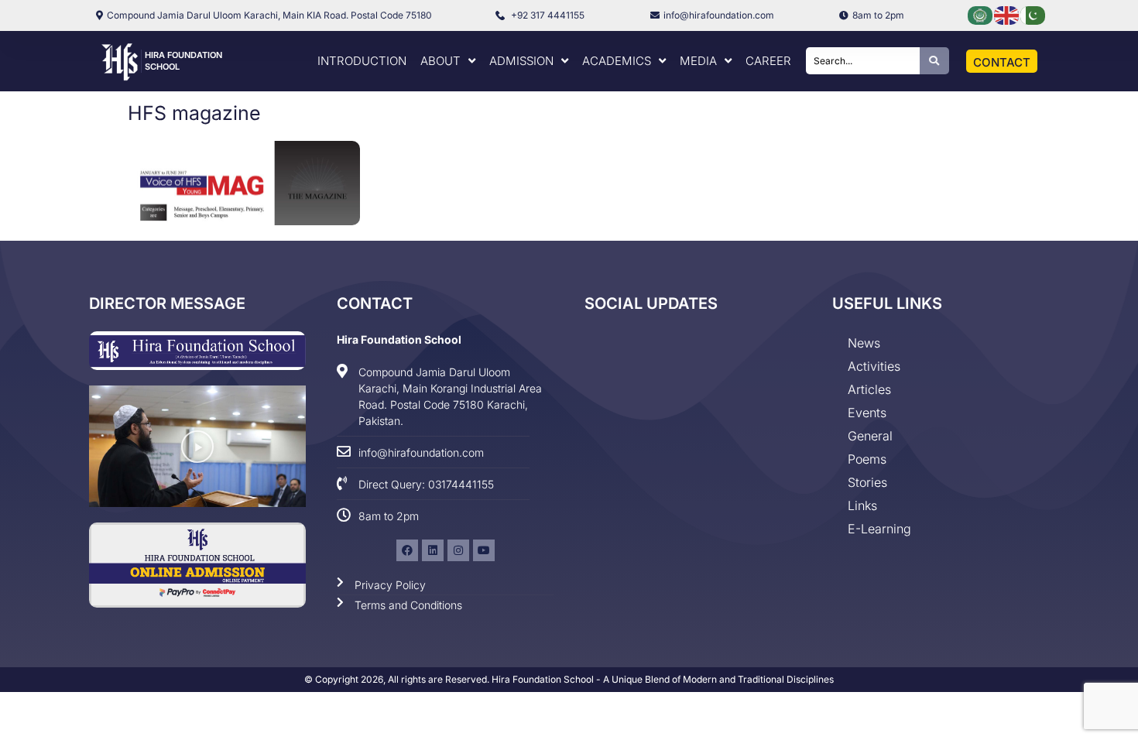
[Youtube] (484, 550)
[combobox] (863, 60)
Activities (874, 366)
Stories (867, 482)
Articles (869, 389)
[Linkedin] (433, 550)
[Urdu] (1033, 14)
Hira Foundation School (399, 339)
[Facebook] (407, 550)
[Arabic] (981, 14)
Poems (867, 459)
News (864, 343)
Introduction (361, 60)
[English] (1007, 14)
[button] (197, 447)
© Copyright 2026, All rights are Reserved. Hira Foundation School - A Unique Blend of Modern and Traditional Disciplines (569, 679)
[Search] (934, 60)
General (870, 436)
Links (862, 505)
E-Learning (879, 528)
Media (698, 60)
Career (768, 60)
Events (867, 412)
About (440, 60)
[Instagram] (458, 550)
